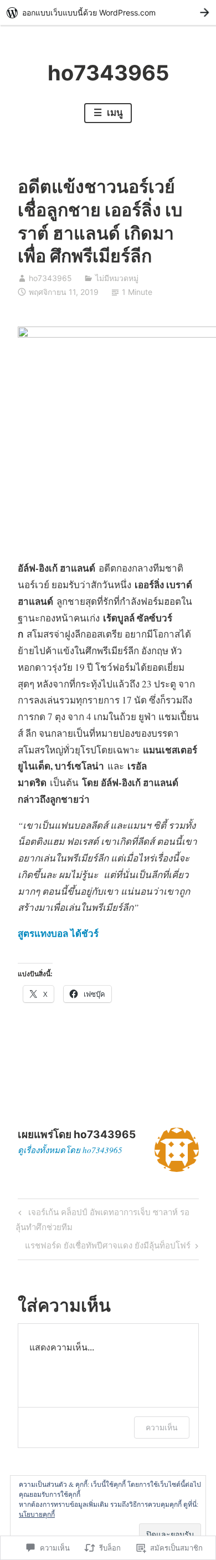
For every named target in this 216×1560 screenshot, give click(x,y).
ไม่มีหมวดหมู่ (116, 278)
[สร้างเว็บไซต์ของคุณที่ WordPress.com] (108, 12)
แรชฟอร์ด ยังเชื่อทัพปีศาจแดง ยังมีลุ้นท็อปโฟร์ (108, 1247)
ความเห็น (162, 1427)
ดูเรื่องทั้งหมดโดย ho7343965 (70, 1149)
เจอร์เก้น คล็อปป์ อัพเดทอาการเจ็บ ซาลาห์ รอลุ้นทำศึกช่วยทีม (102, 1219)
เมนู (114, 112)
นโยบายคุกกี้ (37, 1514)
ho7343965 (108, 72)
